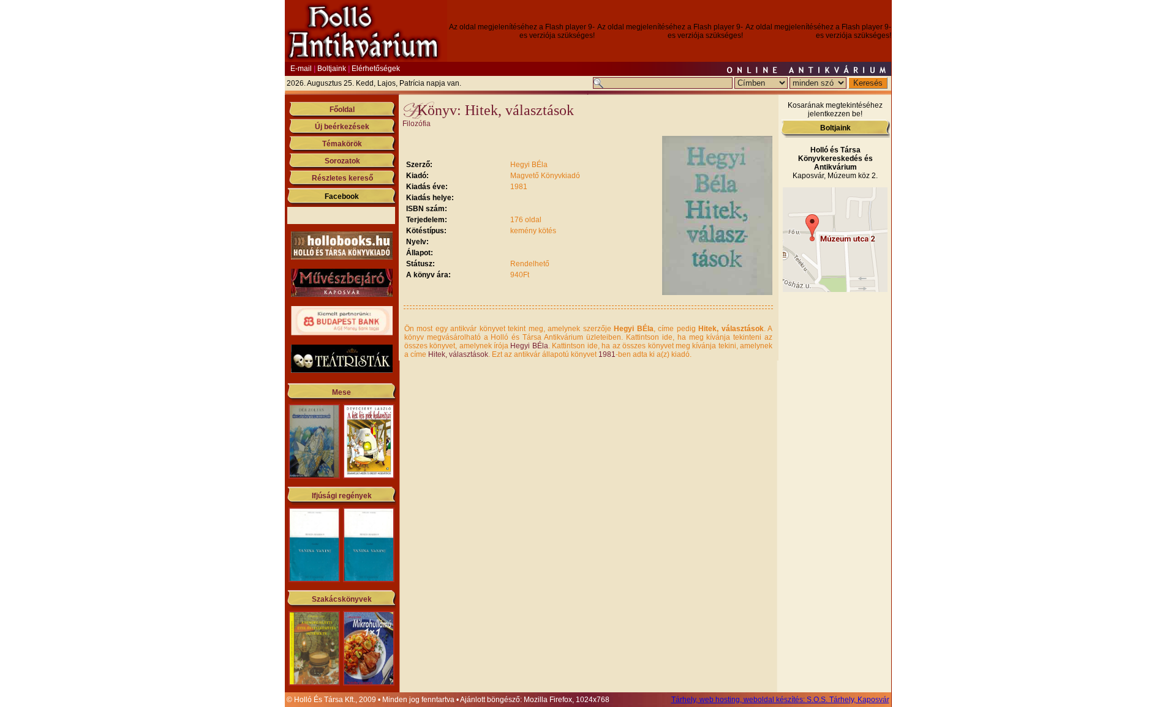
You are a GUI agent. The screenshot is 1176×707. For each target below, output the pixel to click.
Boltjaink (331, 68)
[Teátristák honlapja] (342, 370)
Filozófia (416, 123)
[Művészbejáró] (342, 294)
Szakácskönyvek (342, 599)
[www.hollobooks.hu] (342, 257)
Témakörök (342, 144)
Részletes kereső (342, 178)
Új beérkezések (342, 126)
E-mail (301, 68)
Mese (341, 392)
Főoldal (342, 109)
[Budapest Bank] (342, 333)
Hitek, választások (458, 354)
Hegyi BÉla (529, 346)
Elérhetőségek (376, 68)
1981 (607, 354)
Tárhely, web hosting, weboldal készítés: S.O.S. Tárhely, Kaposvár (780, 699)
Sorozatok (342, 161)
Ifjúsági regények (342, 496)
